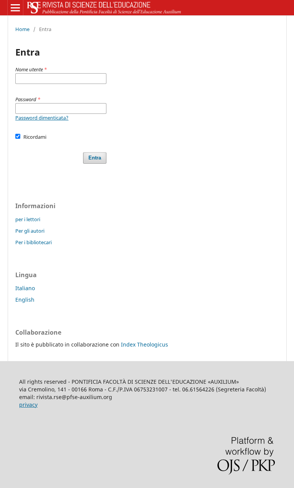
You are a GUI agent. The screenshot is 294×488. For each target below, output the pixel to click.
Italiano (25, 288)
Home (22, 29)
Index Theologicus (144, 344)
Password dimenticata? (42, 117)
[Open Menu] (15, 7)
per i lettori (27, 219)
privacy (28, 404)
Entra (94, 158)
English (24, 299)
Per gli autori (29, 230)
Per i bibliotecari (33, 242)
